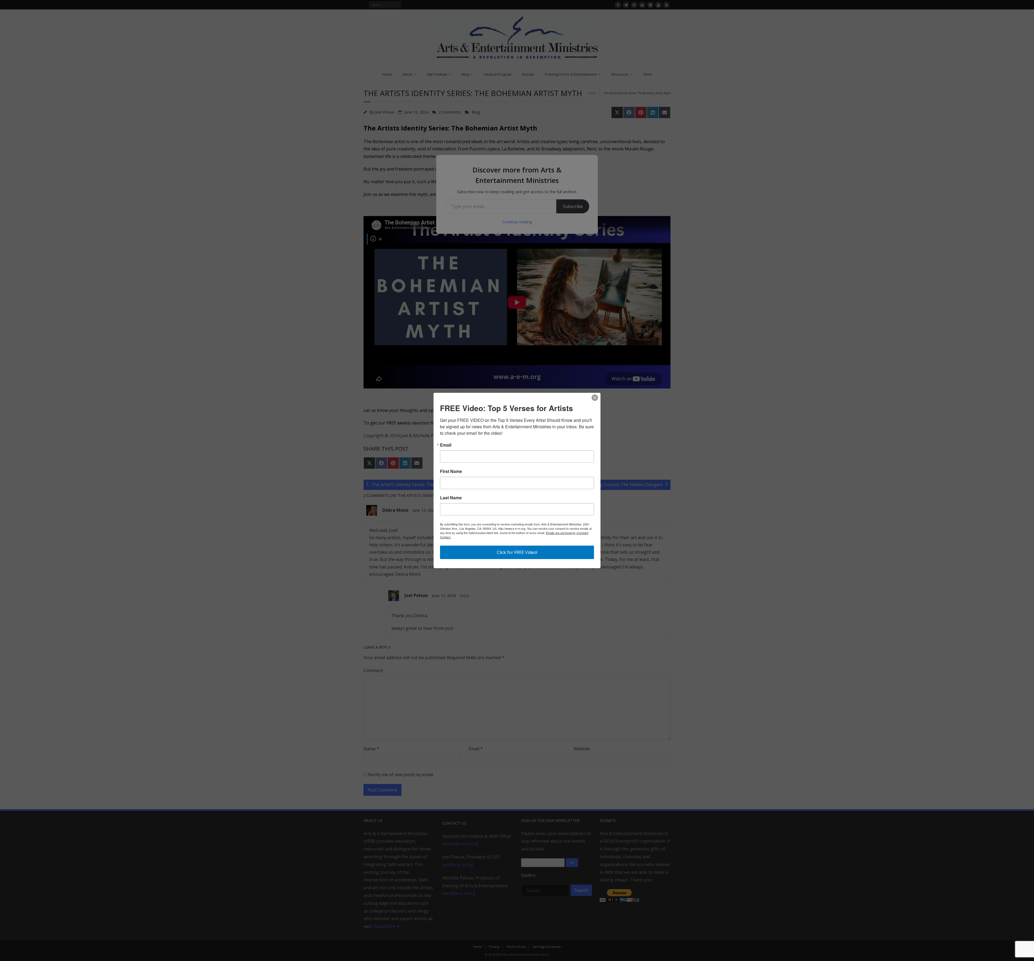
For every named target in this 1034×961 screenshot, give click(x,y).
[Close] (595, 397)
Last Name (451, 498)
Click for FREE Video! (517, 552)
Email (445, 445)
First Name (451, 471)
